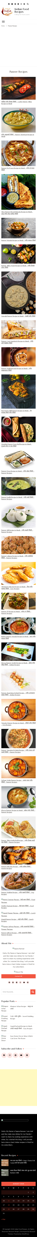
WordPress (25, 1234)
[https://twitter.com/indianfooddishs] (15, 1055)
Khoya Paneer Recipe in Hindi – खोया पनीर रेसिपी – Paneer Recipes (18, 811)
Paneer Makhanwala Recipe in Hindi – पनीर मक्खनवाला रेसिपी (16, 369)
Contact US (18, 976)
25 (9, 1209)
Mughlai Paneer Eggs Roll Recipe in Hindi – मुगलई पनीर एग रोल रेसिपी (16, 445)
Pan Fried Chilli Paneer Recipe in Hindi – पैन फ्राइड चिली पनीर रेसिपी (16, 412)
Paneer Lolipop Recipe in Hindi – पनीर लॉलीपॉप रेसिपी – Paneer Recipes (17, 557)
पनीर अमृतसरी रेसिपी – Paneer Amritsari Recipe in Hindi (17, 135)
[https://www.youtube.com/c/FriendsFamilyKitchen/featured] (21, 1055)
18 (9, 1205)
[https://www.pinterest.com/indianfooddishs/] (27, 1055)
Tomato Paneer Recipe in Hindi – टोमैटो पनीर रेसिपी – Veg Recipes (18, 724)
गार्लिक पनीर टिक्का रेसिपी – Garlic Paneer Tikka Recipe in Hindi (16, 103)
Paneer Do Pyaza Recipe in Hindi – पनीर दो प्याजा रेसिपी (17, 169)
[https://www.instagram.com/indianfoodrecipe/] (9, 1055)
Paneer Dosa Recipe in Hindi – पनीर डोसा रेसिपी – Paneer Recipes (17, 472)
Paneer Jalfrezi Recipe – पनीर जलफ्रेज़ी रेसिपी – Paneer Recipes (16, 934)
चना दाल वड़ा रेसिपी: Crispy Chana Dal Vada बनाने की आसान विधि (22, 1161)
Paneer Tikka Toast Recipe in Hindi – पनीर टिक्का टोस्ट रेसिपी (18, 266)
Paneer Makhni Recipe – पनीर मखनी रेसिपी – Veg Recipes (17, 893)
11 (9, 1201)
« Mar (3, 1219)
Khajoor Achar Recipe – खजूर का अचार (21, 1007)
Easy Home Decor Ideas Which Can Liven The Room (21, 1037)
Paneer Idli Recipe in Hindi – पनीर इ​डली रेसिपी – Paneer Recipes (17, 531)
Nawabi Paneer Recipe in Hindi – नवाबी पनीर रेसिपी (18, 316)
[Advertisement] (18, 46)
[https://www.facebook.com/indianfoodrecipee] (4, 1055)
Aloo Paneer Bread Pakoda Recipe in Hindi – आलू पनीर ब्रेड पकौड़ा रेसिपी (17, 213)
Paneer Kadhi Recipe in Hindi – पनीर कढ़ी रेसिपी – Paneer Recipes (17, 498)
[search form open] (27, 4)
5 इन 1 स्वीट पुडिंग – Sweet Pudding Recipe (21, 1017)
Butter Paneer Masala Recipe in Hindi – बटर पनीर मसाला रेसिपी (18, 637)
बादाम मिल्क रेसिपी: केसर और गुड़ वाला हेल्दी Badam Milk (23, 1171)
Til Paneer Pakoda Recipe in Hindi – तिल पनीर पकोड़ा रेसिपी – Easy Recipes (17, 588)
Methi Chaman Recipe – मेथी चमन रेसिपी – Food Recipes (17, 907)
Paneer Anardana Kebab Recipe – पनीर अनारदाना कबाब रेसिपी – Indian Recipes (18, 694)
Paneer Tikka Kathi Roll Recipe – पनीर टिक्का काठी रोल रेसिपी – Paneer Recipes (18, 841)
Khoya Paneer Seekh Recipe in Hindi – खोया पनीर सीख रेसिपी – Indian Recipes (18, 664)
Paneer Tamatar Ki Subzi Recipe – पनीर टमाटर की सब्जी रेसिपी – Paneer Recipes (18, 751)
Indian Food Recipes (22, 10)
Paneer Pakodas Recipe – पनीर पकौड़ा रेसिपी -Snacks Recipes (16, 867)
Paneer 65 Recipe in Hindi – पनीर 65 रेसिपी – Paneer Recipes (16, 612)
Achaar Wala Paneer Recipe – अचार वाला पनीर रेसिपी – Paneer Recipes (17, 781)
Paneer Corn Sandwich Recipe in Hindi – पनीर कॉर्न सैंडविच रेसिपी (17, 342)
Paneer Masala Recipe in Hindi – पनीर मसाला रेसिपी (18, 240)
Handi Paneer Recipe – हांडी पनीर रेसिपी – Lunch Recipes (17, 920)
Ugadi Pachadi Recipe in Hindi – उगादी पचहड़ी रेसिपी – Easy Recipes (21, 1027)
